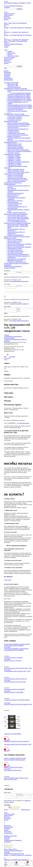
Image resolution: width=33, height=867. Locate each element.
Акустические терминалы (14, 250)
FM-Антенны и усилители (15, 200)
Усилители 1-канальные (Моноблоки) (18, 115)
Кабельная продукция (10, 121)
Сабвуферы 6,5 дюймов (14, 163)
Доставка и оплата (9, 13)
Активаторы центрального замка (16, 178)
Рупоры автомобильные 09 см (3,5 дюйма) (19, 108)
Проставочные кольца (13, 242)
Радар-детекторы (12, 196)
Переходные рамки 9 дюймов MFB (17, 224)
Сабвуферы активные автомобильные (18, 161)
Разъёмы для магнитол (13, 136)
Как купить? (7, 18)
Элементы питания (9, 268)
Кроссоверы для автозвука (15, 109)
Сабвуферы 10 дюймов (14, 157)
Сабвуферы (7, 73)
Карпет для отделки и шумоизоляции (18, 150)
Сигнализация (8, 78)
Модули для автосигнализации (16, 181)
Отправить (4, 274)
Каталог (6, 70)
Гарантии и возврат (13, 56)
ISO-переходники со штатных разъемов (18, 124)
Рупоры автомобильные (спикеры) (21, 93)
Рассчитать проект (6, 580)
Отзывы (9, 51)
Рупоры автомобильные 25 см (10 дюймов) (19, 106)
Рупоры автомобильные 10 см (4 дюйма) (19, 99)
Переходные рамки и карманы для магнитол (17, 223)
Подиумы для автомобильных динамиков (19, 244)
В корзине (12, 356)
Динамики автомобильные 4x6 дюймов (18, 94)
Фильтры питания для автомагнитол (18, 254)
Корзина (27, 864)
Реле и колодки (11, 188)
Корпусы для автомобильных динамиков (19, 247)
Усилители (7, 75)
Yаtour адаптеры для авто (14, 241)
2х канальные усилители (14, 117)
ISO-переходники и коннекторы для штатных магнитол (17, 126)
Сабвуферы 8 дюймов (13, 155)
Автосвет (7, 167)
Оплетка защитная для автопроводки (18, 123)
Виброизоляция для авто (14, 144)
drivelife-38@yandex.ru (12, 3)
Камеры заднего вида (13, 194)
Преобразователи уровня (14, 248)
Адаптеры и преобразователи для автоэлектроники (17, 207)
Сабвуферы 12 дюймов (14, 158)
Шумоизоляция (8, 79)
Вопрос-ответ (11, 53)
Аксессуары (7, 831)
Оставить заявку (5, 805)
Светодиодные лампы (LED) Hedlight (18, 218)
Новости (9, 54)
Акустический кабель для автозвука (17, 135)
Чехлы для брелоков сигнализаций (17, 179)
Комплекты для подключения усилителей (19, 141)
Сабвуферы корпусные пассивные (17, 166)
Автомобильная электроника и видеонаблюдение (13, 183)
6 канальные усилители (14, 120)
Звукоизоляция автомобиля (15, 147)
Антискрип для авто (13, 152)
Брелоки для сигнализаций (15, 176)
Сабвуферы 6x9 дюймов (14, 164)
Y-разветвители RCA (13, 132)
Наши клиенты (8, 15)
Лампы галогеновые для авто (15, 169)
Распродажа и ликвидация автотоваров (15, 214)
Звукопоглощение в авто (14, 145)
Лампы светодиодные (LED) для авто (18, 172)
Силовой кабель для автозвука (16, 133)
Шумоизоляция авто (10, 142)
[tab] (18, 393)
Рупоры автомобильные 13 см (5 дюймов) (19, 100)
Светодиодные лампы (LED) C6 (16, 215)
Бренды (6, 19)
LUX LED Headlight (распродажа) (17, 221)
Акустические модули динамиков (17, 111)
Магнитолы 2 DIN (12, 85)
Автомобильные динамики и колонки (15, 88)
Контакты (7, 16)
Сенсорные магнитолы (11, 82)
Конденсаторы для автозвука (15, 245)
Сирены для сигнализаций (15, 175)
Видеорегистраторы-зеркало (15, 193)
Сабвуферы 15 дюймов (14, 160)
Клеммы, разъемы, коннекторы (16, 212)
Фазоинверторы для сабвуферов (16, 259)
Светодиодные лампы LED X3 (16, 220)
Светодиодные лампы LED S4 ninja (17, 217)
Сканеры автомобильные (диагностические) (14, 204)
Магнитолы (7, 72)
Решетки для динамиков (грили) (16, 262)
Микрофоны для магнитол (15, 260)
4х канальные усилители (14, 118)
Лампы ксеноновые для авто (15, 170)
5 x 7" (9, 112)
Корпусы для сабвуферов (14, 239)
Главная (5, 864)
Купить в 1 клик (5, 358)
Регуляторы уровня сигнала (15, 251)
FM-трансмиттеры (12, 202)
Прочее (6, 830)
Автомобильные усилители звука (14, 114)
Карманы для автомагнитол (15, 235)
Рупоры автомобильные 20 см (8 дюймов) (19, 105)
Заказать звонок (5, 7)
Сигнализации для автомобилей (13, 173)
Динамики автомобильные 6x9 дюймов (18, 97)
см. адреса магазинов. (23, 423)
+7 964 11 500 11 (12, 23)
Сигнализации (8, 833)
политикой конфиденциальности (19, 281)
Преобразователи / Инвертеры (13, 266)
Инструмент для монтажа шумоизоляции (19, 151)
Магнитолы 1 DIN (12, 84)
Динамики (7, 76)
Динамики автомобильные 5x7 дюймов (18, 96)
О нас (5, 12)
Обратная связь (25, 809)
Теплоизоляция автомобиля (15, 148)
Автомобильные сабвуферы (12, 154)
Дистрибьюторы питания (14, 253)
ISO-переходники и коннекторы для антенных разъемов (17, 129)
